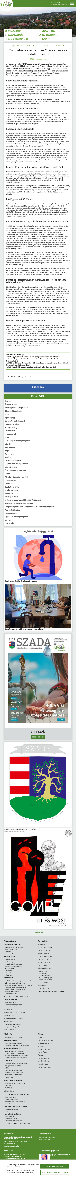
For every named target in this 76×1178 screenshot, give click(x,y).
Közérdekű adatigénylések (13, 1007)
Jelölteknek (8, 1112)
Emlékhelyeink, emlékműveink (13, 1074)
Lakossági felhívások (13, 460)
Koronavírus (9, 454)
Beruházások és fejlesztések (14, 1013)
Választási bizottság (11, 1118)
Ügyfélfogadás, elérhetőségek (14, 947)
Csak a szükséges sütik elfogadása (55, 1172)
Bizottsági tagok (10, 962)
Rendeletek (8, 952)
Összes (7, 401)
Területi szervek (44, 962)
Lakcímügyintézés (44, 959)
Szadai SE (9, 494)
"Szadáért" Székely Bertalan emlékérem (16, 1055)
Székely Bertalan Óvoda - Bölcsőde (15, 987)
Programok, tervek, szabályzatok (16, 996)
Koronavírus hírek (45, 1043)
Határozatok (8, 970)
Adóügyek (41, 944)
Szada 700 (9, 484)
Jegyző (7, 451)
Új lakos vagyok (44, 950)
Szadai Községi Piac (13, 490)
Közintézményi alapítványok (13, 1043)
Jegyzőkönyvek (9, 968)
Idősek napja (8, 1088)
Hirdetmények (10, 434)
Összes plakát (38, 932)
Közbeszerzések (9, 1016)
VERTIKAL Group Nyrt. (46, 978)
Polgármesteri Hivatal (11, 949)
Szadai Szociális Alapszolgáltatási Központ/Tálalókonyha (15, 990)
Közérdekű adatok (10, 1002)
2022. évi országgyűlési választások (17, 1123)
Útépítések (9, 520)
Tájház (7, 1068)
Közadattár (8, 1010)
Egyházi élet (8, 1077)
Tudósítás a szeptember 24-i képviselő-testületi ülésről (46, 46)
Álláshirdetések (11, 404)
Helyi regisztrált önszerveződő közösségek (17, 1045)
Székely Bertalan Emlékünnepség (15, 1083)
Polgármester (10, 480)
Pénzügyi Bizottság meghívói (16, 477)
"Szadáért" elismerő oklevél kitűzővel (16, 1057)
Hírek (24, 46)
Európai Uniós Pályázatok (15, 421)
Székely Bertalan (11, 497)
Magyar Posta (43, 971)
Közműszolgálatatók (45, 975)
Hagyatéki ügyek (44, 988)
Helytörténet (10, 431)
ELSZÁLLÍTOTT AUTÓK (46, 980)
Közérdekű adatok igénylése (13, 1004)
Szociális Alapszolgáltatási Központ (19, 503)
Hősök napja (8, 1085)
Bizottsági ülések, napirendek (16, 408)
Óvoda (7, 474)
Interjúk (8, 444)
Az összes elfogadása (55, 1166)
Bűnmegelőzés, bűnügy (14, 411)
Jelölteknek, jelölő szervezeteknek (15, 1101)
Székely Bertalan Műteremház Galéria (16, 1063)
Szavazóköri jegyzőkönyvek (13, 1114)
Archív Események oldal (13, 1156)
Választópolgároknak (11, 1099)
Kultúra (8, 457)
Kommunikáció (9, 1030)
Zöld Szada (9, 523)
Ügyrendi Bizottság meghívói (16, 517)
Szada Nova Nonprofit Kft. (13, 1019)
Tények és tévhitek (12, 510)
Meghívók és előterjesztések (16, 464)
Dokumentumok (9, 973)
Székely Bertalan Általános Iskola (15, 983)
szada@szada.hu (13, 1146)
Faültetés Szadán (12, 424)
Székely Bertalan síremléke (13, 1066)
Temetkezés (42, 985)
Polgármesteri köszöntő (13, 1037)
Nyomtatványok (44, 953)
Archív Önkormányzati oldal (14, 1154)
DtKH (7, 414)
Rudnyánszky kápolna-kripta (13, 1070)
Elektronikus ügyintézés (47, 956)
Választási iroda (9, 1116)
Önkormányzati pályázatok (15, 470)
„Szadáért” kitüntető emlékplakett (15, 1053)
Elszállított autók (45, 947)
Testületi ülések (11, 513)
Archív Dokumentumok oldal (14, 1159)
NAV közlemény (11, 467)
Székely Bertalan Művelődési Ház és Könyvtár (23, 500)
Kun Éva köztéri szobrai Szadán (14, 1072)
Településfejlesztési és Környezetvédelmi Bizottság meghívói (29, 507)
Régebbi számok (38, 737)
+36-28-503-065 (11, 1144)
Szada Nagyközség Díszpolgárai (14, 1051)
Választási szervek (10, 1097)
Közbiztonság (43, 973)
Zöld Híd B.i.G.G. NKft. (45, 1040)
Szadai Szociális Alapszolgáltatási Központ (18, 981)
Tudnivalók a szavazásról (12, 1104)
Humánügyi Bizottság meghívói (17, 441)
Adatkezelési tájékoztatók (15, 1172)
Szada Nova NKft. (12, 487)
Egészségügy (10, 418)
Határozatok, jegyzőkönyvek (13, 1120)
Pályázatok (8, 975)
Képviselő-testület (10, 960)
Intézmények (10, 447)
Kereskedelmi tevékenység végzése (51, 991)
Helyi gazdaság (11, 427)
